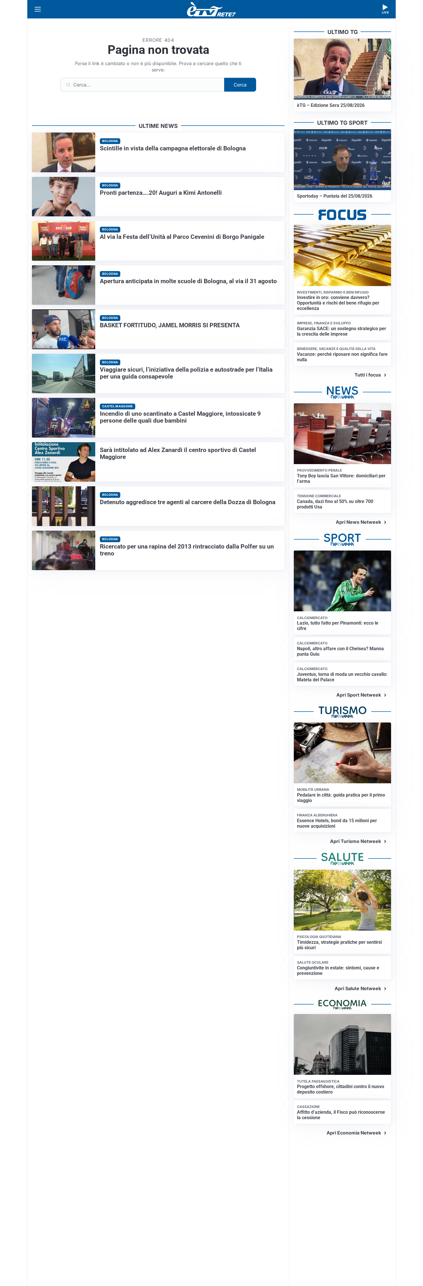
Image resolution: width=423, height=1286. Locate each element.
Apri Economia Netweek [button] (354, 1133)
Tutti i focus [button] (368, 375)
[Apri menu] (37, 9)
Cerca (240, 85)
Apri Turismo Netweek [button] (355, 841)
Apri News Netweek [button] (358, 522)
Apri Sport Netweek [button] (358, 695)
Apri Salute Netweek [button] (358, 988)
